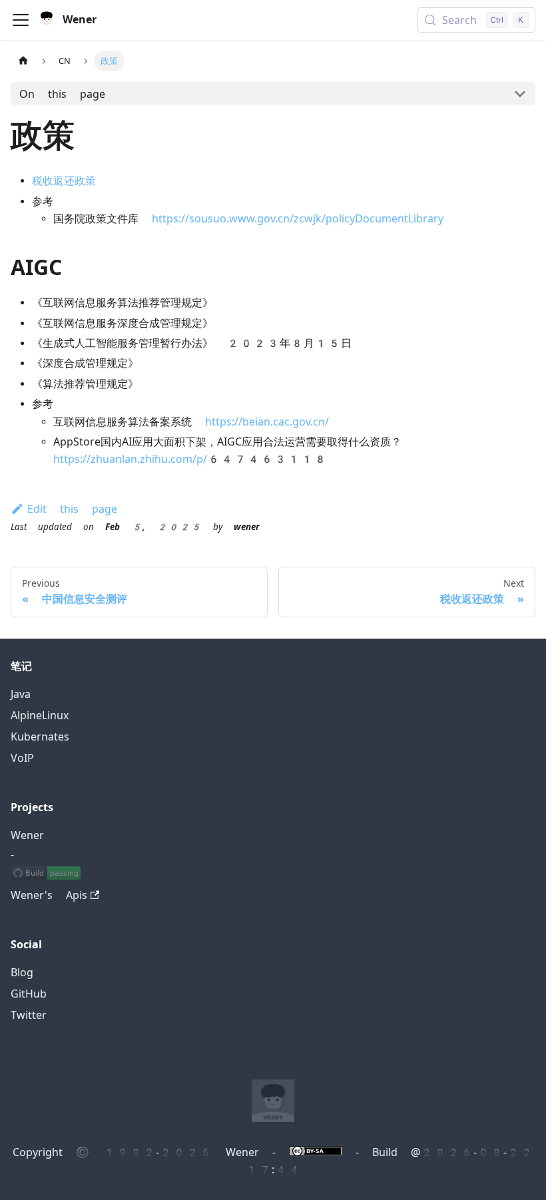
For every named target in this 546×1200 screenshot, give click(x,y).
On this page (62, 94)
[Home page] (23, 61)
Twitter (29, 1015)
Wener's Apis (49, 895)
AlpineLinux (40, 715)
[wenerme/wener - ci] (46, 874)
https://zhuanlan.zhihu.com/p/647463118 (190, 459)
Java (21, 694)
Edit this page (72, 509)
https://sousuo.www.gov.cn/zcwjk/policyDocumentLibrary (297, 218)
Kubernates (40, 737)
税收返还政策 (64, 180)
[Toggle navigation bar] (21, 20)
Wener (27, 835)
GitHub (29, 994)
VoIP (22, 758)
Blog (22, 972)
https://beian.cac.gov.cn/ (267, 422)
